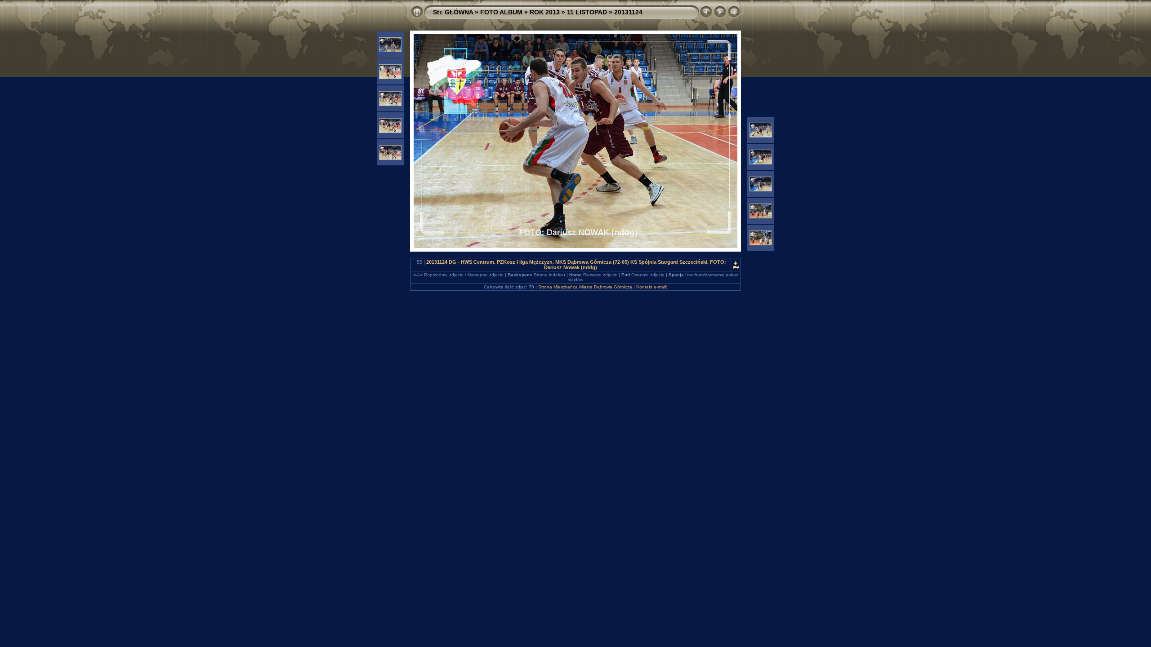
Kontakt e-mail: (651, 286)
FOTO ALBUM (501, 12)
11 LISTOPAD (587, 12)
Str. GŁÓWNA (453, 12)
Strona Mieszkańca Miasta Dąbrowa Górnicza (585, 286)
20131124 (628, 12)
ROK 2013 (545, 12)
